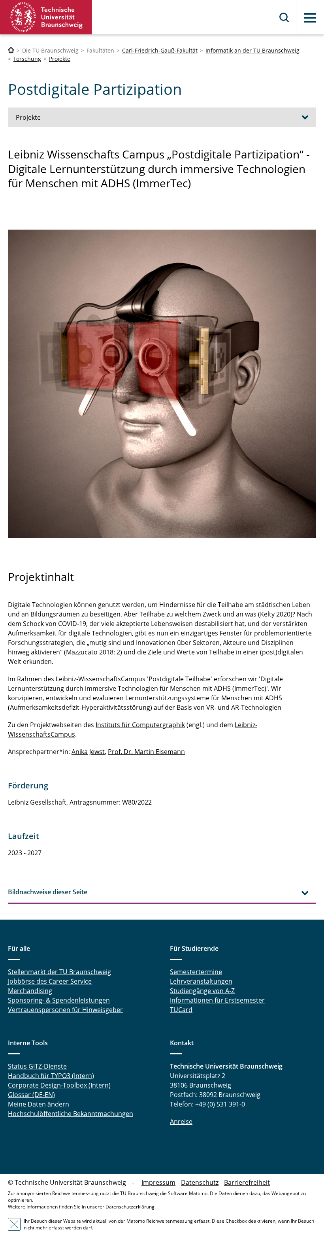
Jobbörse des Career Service (50, 981)
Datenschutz (200, 1182)
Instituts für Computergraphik (140, 724)
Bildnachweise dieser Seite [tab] (47, 892)
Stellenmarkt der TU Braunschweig (59, 971)
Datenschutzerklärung (129, 1206)
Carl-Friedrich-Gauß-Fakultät (160, 50)
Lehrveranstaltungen (201, 981)
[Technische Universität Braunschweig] (46, 17)
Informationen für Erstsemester (217, 1000)
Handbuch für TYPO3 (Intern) (51, 1075)
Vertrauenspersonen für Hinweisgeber (65, 1009)
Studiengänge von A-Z (202, 990)
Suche (284, 17)
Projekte (59, 58)
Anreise (181, 1121)
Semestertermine (196, 971)
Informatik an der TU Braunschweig (252, 50)
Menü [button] (310, 17)
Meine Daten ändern (38, 1104)
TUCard (181, 1009)
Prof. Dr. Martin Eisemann (146, 751)
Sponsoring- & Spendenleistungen (59, 1000)
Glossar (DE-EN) (31, 1094)
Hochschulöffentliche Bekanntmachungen (70, 1113)
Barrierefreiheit (247, 1182)
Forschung (27, 58)
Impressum (158, 1182)
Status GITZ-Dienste (37, 1066)
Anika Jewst (88, 751)
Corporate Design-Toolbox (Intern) (59, 1085)
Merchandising (30, 990)
